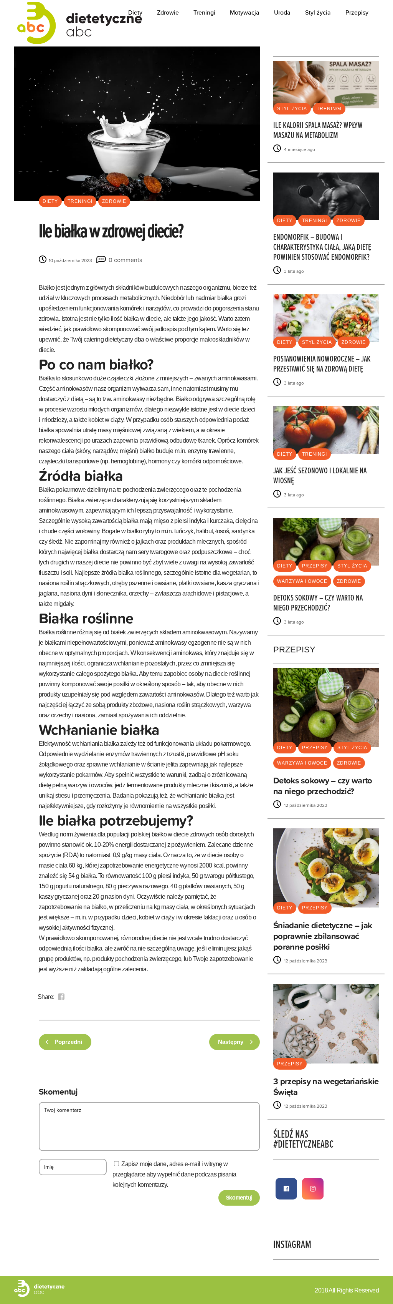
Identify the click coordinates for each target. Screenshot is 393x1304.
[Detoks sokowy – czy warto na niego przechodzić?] (326, 541)
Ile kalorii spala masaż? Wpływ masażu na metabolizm (318, 130)
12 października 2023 (305, 805)
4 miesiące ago (299, 149)
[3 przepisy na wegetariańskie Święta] (326, 1023)
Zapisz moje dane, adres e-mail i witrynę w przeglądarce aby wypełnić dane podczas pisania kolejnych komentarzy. (174, 1174)
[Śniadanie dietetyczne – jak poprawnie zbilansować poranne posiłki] (326, 867)
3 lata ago (293, 271)
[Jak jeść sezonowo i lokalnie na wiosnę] (326, 429)
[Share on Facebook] (61, 996)
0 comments (125, 260)
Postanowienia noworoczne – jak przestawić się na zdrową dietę (322, 364)
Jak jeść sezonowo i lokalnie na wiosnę (320, 476)
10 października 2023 (70, 260)
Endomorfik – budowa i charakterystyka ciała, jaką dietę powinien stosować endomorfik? (322, 247)
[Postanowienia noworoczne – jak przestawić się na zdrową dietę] (326, 317)
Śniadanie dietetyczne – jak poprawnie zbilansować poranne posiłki (322, 936)
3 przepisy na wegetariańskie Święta (325, 1086)
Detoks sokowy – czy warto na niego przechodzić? (318, 603)
